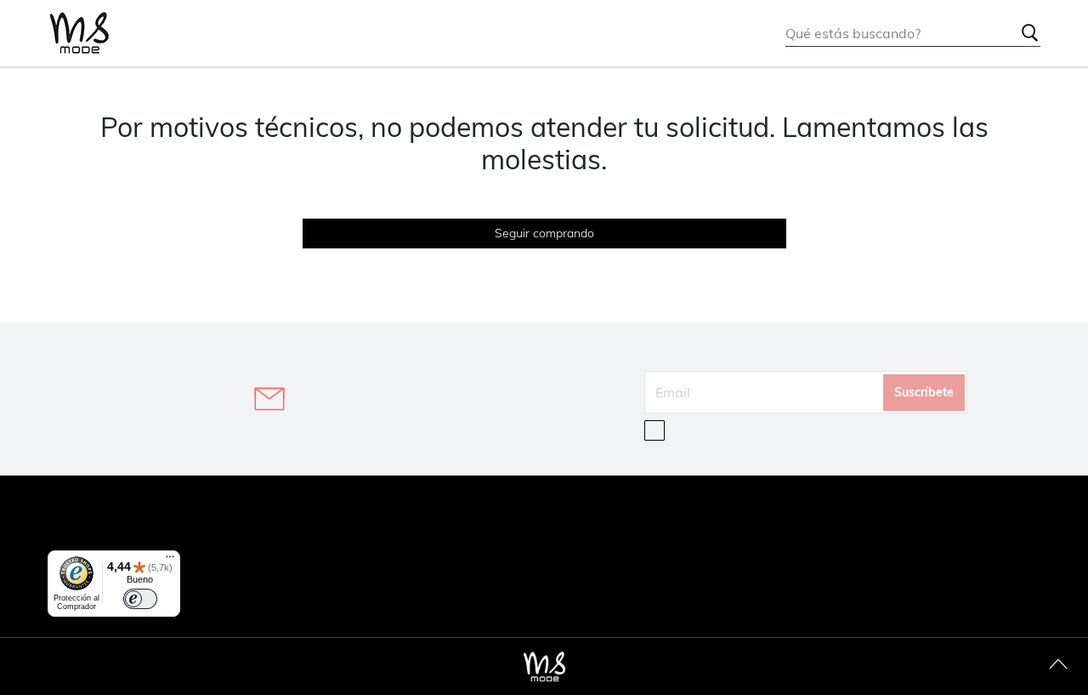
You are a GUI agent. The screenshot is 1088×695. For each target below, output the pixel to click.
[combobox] (912, 33)
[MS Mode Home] (79, 33)
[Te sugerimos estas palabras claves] (1030, 33)
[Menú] (170, 560)
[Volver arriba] (1058, 665)
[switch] (140, 599)
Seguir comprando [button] (544, 233)
